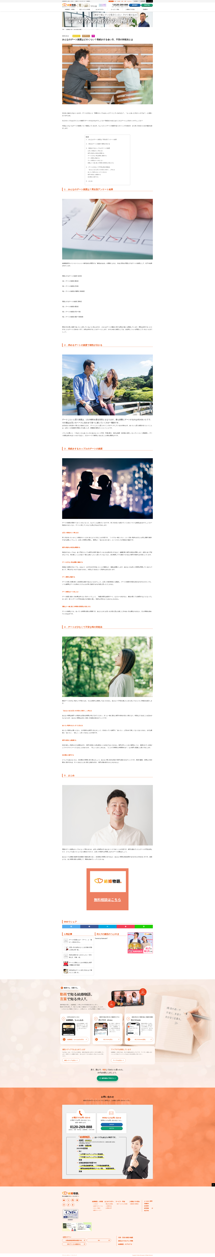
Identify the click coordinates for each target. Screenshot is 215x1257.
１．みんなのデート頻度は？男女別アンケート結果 (101, 139)
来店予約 (147, 5)
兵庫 (125, 1)
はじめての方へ (100, 9)
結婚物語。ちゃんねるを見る (75, 1039)
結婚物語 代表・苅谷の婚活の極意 (74, 29)
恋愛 (93, 36)
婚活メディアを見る (70, 1060)
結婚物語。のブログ (124, 1244)
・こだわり (95, 1204)
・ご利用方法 (108, 1206)
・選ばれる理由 (109, 1204)
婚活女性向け (76, 36)
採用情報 (142, 1)
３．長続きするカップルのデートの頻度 (98, 148)
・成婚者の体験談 (133, 1204)
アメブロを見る (117, 1060)
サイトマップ (74, 1255)
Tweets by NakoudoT (101, 938)
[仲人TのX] (68, 1200)
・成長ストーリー (97, 1210)
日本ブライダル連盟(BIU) (74, 1244)
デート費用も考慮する (94, 158)
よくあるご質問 (148, 1201)
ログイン (149, 1)
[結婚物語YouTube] (64, 1200)
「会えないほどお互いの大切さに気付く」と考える (101, 169)
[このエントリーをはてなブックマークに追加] (107, 926)
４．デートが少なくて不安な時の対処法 (98, 167)
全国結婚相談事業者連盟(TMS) (74, 1240)
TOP (63, 29)
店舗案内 (145, 9)
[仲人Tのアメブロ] (73, 1205)
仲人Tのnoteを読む (140, 1039)
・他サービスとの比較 (121, 1204)
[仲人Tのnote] (73, 1200)
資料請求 (134, 5)
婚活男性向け (86, 36)
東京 (115, 1)
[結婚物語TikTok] (68, 1205)
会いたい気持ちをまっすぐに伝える (97, 172)
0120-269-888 (121, 5)
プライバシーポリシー (66, 1255)
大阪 (122, 1)
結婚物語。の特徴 (69, 9)
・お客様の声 (108, 1208)
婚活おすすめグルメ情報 (125, 1241)
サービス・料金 (115, 9)
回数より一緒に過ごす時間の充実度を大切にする (101, 163)
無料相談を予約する (108, 1078)
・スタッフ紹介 (96, 1208)
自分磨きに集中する (93, 177)
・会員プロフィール (97, 1206)
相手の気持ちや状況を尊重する (96, 153)
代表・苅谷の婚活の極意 (125, 1237)
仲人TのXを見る (107, 1039)
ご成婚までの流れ (130, 9)
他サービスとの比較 (84, 9)
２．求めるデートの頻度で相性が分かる (98, 144)
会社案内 (135, 1)
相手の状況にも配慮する (94, 174)
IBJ (99, 1240)
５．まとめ (89, 181)
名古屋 (118, 1)
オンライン (129, 1)
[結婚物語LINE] (77, 1200)
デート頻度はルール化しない (95, 160)
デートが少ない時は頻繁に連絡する (97, 155)
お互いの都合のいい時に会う (95, 150)
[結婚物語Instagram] (64, 1205)
